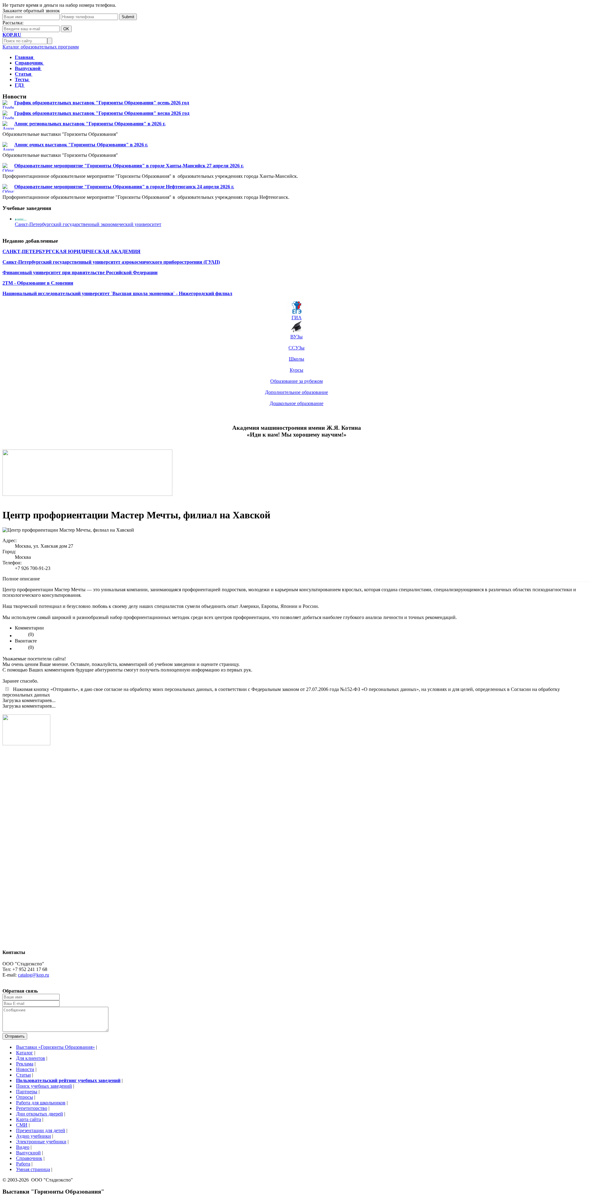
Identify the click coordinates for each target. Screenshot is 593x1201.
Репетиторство (31, 1108)
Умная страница (33, 1169)
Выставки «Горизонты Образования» (55, 1047)
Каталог (24, 1052)
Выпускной (28, 1152)
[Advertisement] (27, 850)
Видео (22, 1147)
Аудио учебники (33, 1136)
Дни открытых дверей (39, 1113)
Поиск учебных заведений (44, 1086)
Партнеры (26, 1091)
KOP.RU (11, 34)
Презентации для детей (40, 1130)
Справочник (29, 1158)
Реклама (24, 1063)
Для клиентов (30, 1058)
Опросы (24, 1097)
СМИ (21, 1125)
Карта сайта (28, 1119)
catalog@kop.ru (33, 974)
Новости (25, 1069)
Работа (23, 1163)
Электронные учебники (41, 1141)
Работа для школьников (40, 1102)
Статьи (23, 1075)
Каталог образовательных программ (40, 46)
